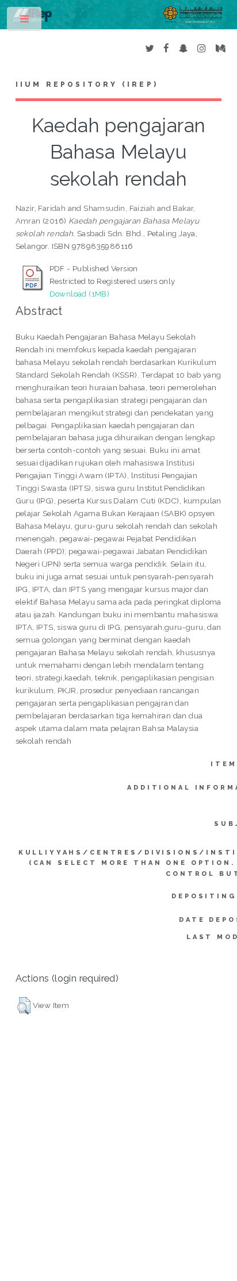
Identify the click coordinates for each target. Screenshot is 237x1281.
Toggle (25, 21)
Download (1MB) (79, 293)
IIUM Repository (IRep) (87, 84)
